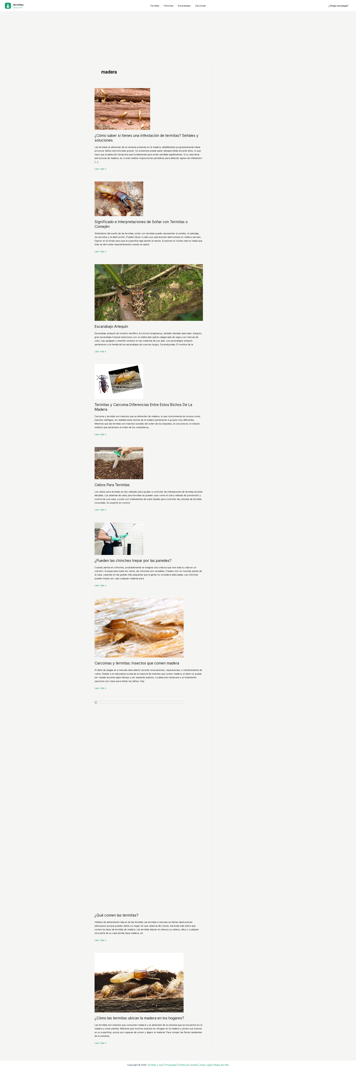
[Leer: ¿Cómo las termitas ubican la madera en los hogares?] (139, 982)
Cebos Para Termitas (112, 485)
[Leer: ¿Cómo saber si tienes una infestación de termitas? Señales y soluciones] (122, 108)
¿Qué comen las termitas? (116, 915)
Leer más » (100, 169)
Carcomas (200, 5)
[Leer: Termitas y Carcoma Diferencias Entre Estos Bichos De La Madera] (119, 381)
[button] (338, 5)
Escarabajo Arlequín (111, 326)
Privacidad (170, 1064)
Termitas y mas (155, 1064)
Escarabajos (184, 5)
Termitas (154, 5)
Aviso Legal (206, 1064)
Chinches (168, 5)
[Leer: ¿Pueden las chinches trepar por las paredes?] (119, 538)
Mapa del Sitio (221, 1064)
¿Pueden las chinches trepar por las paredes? (133, 560)
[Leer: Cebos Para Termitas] (119, 463)
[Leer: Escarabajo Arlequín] (149, 292)
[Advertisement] (178, 32)
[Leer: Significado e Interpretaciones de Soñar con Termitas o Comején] (119, 198)
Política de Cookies (188, 1064)
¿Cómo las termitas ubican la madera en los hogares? (139, 1018)
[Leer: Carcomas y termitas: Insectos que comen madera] (139, 627)
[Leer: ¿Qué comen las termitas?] (139, 805)
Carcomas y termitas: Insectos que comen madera (137, 663)
